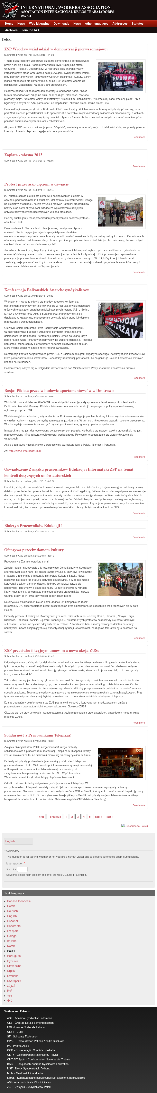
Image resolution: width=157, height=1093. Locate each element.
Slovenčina (14, 966)
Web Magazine (39, 23)
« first (40, 817)
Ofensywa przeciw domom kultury (34, 550)
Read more (138, 137)
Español (12, 921)
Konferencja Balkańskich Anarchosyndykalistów (46, 290)
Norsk (11, 946)
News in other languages (90, 23)
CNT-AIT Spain (16, 1059)
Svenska (12, 976)
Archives (11, 30)
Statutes (138, 23)
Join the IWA (30, 30)
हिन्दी (9, 991)
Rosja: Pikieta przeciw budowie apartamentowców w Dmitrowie (59, 390)
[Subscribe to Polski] (75, 826)
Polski (11, 951)
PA (9, 1045)
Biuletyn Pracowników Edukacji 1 (33, 525)
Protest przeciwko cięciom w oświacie (36, 184)
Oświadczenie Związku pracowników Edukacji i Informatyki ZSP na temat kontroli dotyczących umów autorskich (68, 472)
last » (110, 817)
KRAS (11, 1077)
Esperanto (14, 926)
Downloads (61, 23)
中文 (10, 1001)
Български (14, 981)
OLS (9, 1023)
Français (12, 931)
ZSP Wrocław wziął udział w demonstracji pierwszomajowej (56, 49)
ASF (9, 1018)
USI (9, 1027)
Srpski (11, 971)
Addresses (120, 23)
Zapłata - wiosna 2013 (23, 155)
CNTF (11, 1055)
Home (9, 23)
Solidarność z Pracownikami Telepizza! (38, 735)
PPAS (10, 1041)
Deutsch (12, 911)
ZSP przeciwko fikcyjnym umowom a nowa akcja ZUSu (52, 650)
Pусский (12, 961)
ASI (9, 1082)
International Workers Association (66, 7)
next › (98, 817)
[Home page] (10, 17)
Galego (12, 936)
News (21, 23)
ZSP (9, 1087)
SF (9, 1036)
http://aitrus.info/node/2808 (25, 451)
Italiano (12, 941)
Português (14, 956)
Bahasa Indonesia (19, 901)
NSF (10, 1068)
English (12, 916)
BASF (10, 1064)
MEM (10, 1073)
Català (11, 906)
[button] (18, 841)
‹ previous (54, 817)
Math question (15, 863)
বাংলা (9, 996)
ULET (10, 1032)
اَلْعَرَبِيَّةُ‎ (11, 986)
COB (10, 1050)
